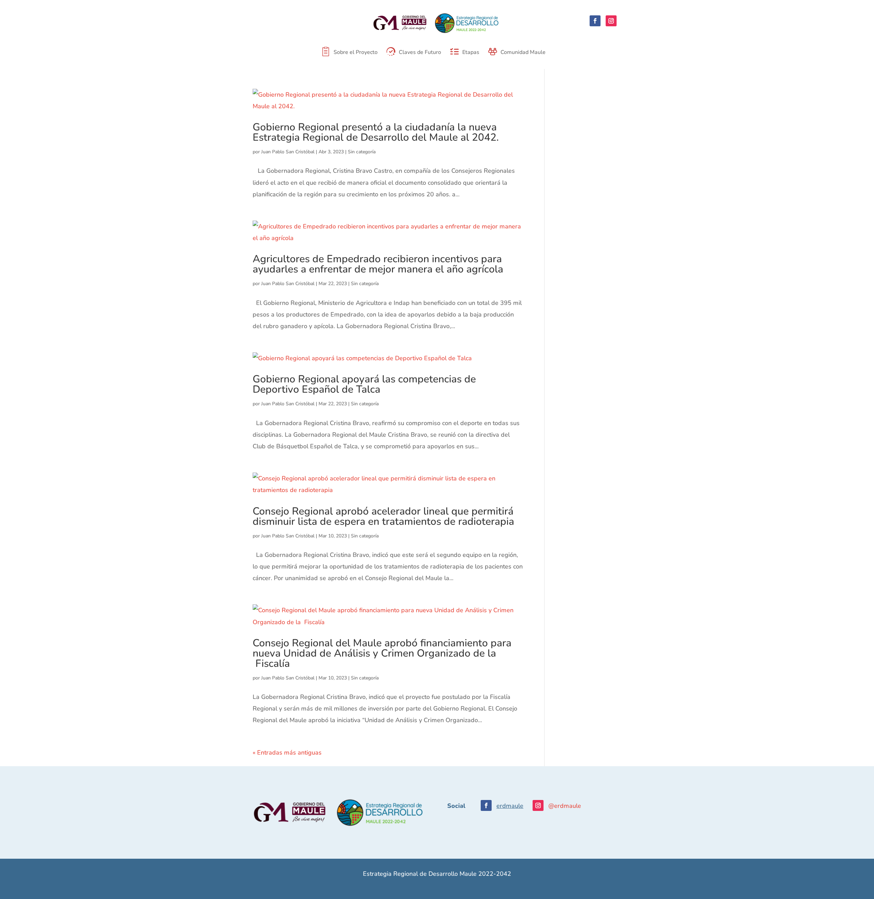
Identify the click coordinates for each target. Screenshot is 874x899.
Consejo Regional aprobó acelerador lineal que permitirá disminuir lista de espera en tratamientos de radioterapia (383, 516)
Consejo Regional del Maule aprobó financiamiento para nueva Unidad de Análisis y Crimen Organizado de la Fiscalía (382, 653)
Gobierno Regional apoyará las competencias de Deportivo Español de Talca (364, 384)
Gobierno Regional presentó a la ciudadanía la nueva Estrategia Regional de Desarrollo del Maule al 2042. (376, 132)
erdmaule (509, 806)
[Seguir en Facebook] (595, 20)
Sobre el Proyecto (356, 53)
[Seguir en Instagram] (611, 20)
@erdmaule (564, 806)
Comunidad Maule (523, 53)
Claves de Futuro (420, 53)
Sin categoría (362, 152)
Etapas (470, 53)
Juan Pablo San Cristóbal (287, 152)
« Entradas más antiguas (287, 752)
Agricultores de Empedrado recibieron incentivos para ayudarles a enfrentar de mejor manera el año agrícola (378, 264)
